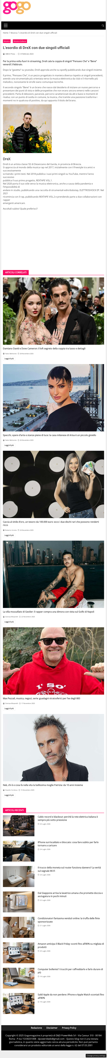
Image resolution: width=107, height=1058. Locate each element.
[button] (103, 25)
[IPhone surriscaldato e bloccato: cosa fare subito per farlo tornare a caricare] (18, 851)
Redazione (36, 1027)
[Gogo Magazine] (17, 10)
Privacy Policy (69, 1027)
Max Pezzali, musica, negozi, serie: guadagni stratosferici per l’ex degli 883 (41, 698)
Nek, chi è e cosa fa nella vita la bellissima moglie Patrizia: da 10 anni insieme (43, 785)
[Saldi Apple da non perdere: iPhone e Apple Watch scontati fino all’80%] (18, 1003)
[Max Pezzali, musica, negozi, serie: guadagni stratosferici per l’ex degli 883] (53, 661)
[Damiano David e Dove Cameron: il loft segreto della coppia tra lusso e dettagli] (53, 311)
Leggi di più (9, 358)
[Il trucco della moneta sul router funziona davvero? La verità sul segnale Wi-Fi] (18, 876)
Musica (7, 41)
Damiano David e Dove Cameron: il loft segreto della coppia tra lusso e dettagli (44, 348)
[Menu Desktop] (5, 25)
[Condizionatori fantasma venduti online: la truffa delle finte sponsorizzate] (18, 927)
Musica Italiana (20, 41)
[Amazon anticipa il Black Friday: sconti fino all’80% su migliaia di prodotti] (18, 952)
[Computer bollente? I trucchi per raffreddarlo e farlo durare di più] (18, 978)
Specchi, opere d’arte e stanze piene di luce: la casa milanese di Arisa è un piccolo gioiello (49, 435)
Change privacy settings (96, 1055)
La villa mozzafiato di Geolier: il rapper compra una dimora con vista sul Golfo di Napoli (48, 611)
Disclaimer (52, 1027)
